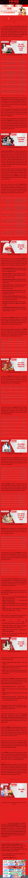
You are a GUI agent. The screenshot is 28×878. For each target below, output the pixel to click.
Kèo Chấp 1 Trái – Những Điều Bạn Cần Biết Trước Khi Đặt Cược (14, 800)
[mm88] (14, 2)
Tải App (17, 600)
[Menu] (2, 2)
